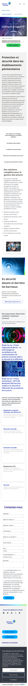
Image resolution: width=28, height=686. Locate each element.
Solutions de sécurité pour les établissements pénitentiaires (11, 41)
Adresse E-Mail (8, 525)
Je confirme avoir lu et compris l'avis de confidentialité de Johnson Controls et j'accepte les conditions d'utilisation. (13, 574)
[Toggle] (24, 4)
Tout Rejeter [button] (13, 679)
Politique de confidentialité (7, 684)
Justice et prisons (7, 38)
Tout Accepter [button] (13, 670)
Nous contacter (13, 45)
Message (6, 560)
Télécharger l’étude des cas (13, 302)
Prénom (6, 514)
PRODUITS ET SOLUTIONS (10, 643)
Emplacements (9, 637)
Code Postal (7, 542)
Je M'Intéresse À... (9, 554)
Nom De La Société (10, 537)
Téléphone (7, 531)
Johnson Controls (6, 10)
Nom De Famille (9, 519)
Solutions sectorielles (6, 14)
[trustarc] (22, 684)
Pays (4, 548)
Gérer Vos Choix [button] (13, 675)
